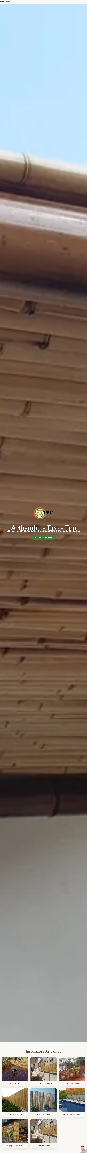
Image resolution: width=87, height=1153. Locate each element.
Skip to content (5, 1)
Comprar (15, 1071)
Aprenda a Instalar (43, 537)
